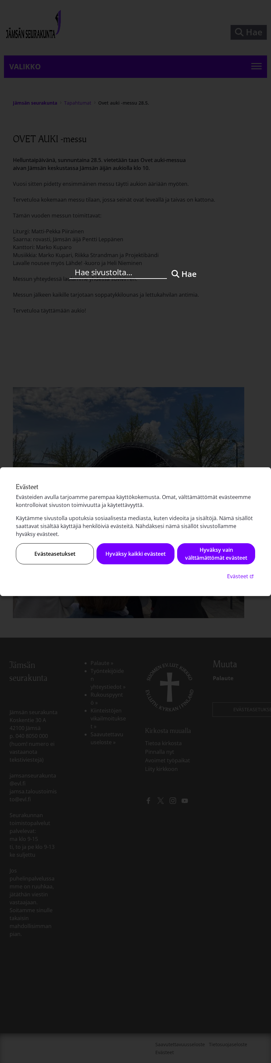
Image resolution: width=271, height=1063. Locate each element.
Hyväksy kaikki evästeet (135, 553)
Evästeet (241, 576)
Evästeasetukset (54, 553)
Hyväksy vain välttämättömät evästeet (216, 553)
